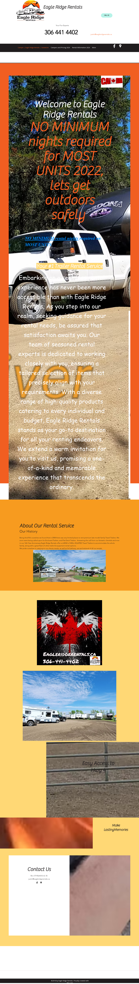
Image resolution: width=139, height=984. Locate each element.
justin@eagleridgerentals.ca (101, 34)
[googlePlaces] (120, 46)
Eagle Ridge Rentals (62, 7)
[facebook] (114, 46)
